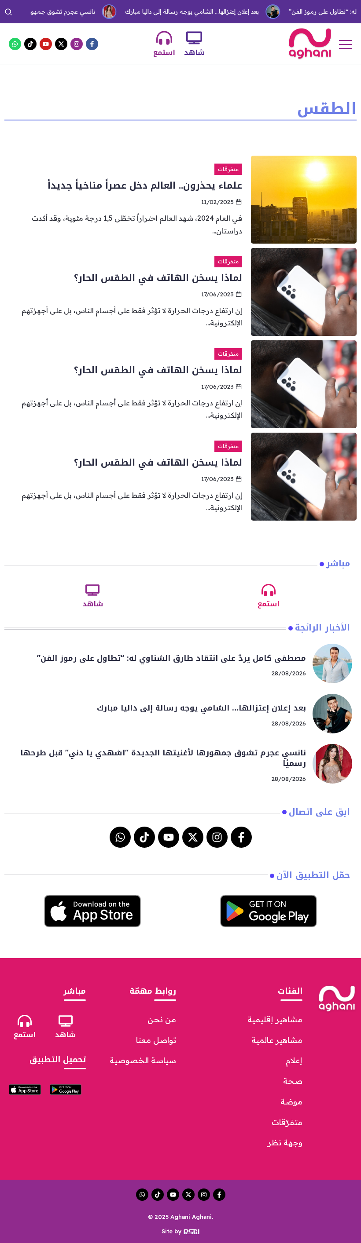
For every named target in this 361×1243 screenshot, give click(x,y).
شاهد (194, 52)
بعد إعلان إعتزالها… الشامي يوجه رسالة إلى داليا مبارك (177, 11)
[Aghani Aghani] (310, 43)
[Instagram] (76, 44)
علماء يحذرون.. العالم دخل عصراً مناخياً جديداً (145, 185)
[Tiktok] (30, 44)
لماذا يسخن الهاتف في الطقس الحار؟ (158, 278)
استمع (164, 52)
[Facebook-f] (92, 44)
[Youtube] (46, 44)
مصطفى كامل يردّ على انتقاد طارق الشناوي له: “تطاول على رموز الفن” (171, 658)
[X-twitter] (61, 44)
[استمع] (164, 38)
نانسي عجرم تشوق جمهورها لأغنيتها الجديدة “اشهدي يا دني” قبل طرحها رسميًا (163, 758)
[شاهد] (194, 38)
